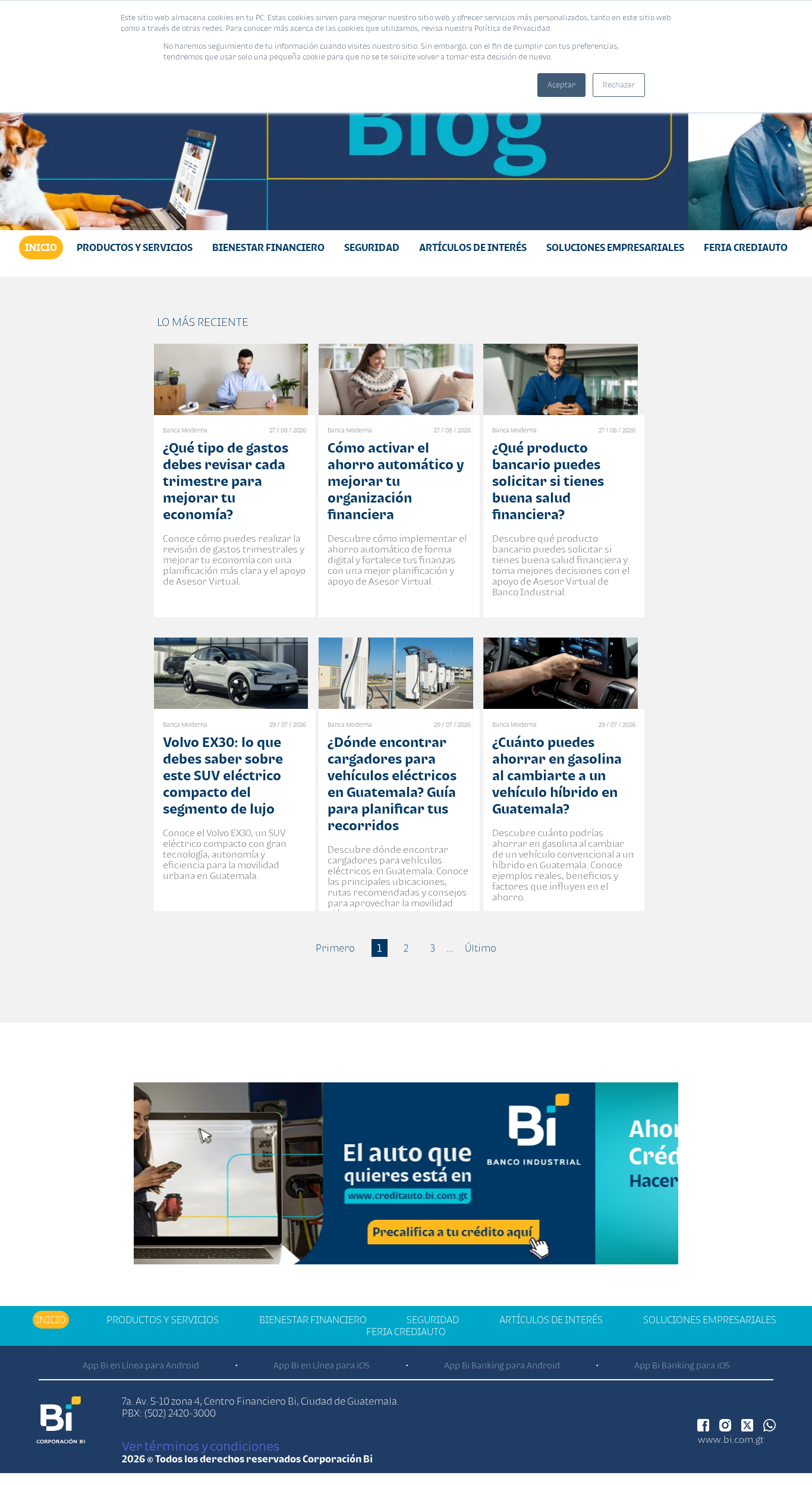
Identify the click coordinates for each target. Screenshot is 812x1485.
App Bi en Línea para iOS (321, 1365)
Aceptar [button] (561, 84)
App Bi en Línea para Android (141, 1365)
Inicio (41, 247)
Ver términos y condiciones (200, 1446)
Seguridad (371, 247)
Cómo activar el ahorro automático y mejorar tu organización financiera (396, 480)
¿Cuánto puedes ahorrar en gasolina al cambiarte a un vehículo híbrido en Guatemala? (557, 775)
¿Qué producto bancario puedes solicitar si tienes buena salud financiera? (548, 480)
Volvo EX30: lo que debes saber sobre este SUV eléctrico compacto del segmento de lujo (223, 775)
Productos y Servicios (135, 247)
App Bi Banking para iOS (682, 1365)
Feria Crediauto (746, 247)
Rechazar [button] (619, 84)
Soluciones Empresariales (615, 247)
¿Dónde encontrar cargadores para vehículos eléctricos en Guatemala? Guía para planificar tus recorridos (392, 783)
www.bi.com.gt (731, 1439)
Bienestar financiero (268, 247)
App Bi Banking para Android (502, 1365)
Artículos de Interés (473, 247)
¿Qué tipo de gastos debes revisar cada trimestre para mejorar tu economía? (225, 480)
